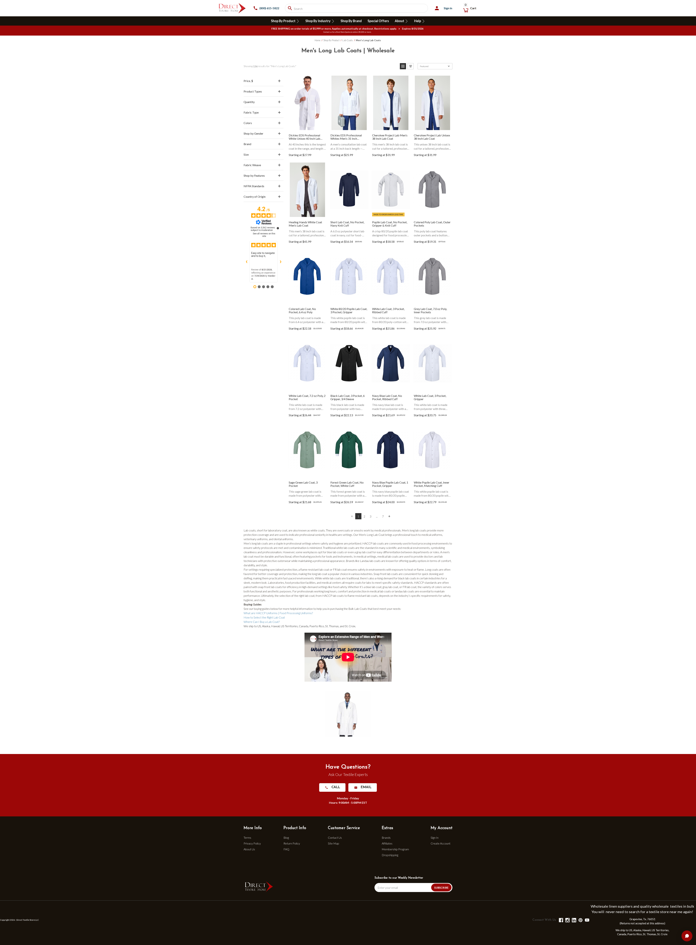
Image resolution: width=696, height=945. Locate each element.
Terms (247, 837)
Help (418, 21)
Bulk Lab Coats (357, 608)
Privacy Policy (252, 843)
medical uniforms (431, 534)
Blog (286, 837)
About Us (249, 849)
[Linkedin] (574, 920)
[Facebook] (561, 920)
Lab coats (250, 530)
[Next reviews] (280, 261)
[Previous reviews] (246, 261)
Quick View (307, 103)
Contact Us (335, 837)
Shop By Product (283, 21)
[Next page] (389, 516)
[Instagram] (567, 920)
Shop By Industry (318, 21)
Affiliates (387, 843)
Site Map (333, 843)
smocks (358, 530)
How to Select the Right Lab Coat (264, 617)
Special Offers (378, 21)
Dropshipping (390, 855)
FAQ (286, 849)
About (400, 21)
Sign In (434, 837)
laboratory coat (277, 530)
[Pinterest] (580, 920)
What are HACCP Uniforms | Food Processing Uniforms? (278, 613)
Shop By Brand (351, 21)
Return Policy (291, 843)
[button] (403, 66)
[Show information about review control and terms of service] (277, 228)
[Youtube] (587, 920)
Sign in (448, 8)
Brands (386, 837)
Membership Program (395, 849)
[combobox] (356, 8)
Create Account (440, 843)
